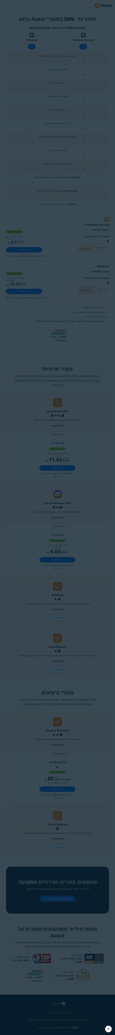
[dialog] (57, 517)
